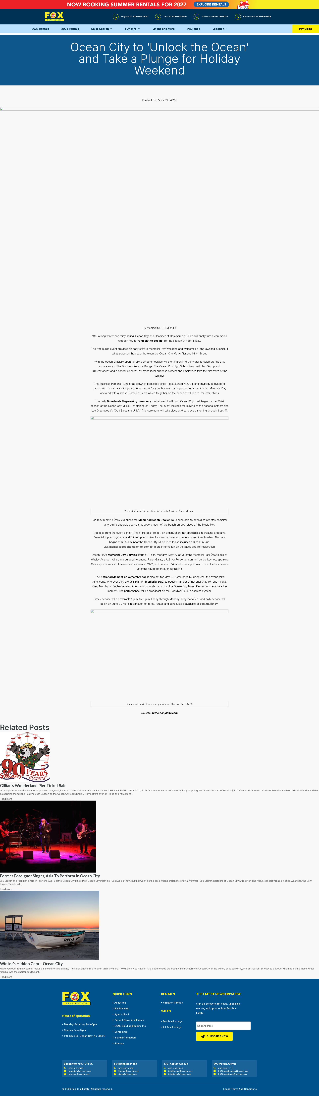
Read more (6, 798)
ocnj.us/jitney (209, 603)
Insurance (193, 28)
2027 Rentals (40, 28)
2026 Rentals (70, 28)
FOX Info (130, 28)
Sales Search (100, 28)
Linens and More (164, 28)
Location (218, 28)
